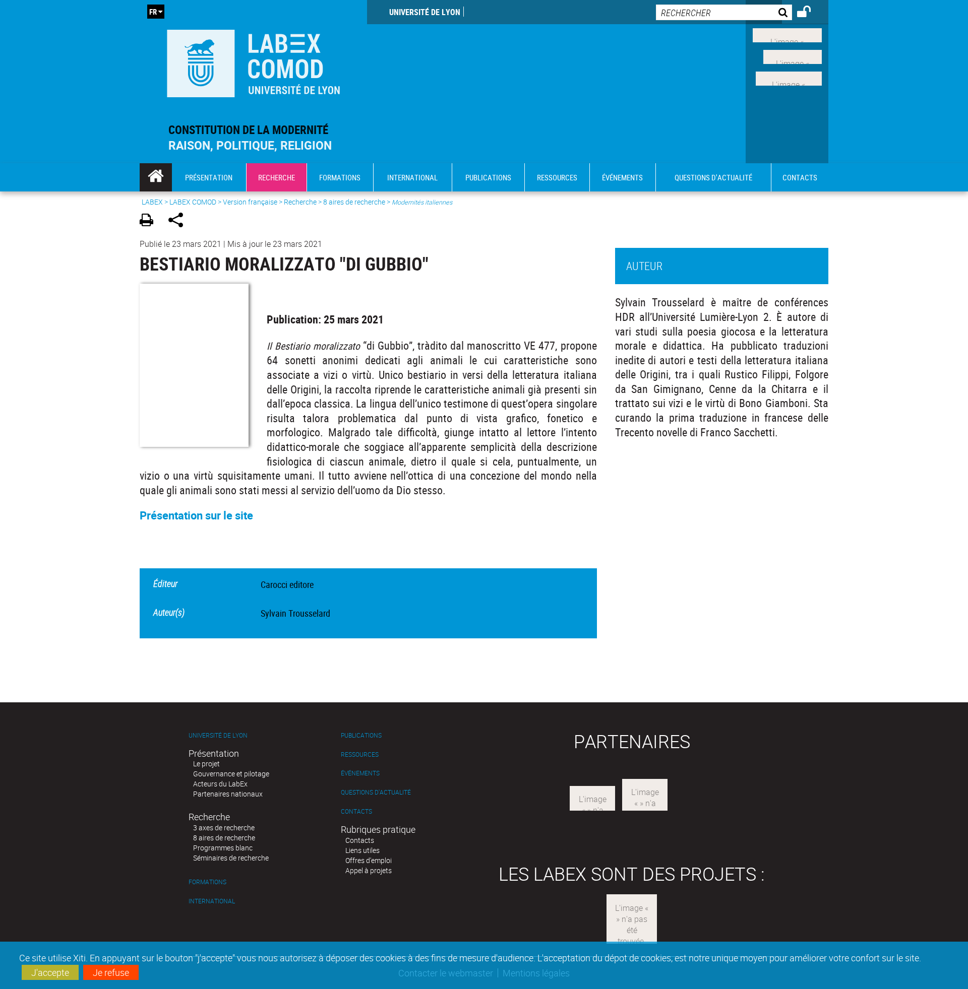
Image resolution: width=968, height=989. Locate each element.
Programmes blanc (223, 847)
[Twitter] (792, 56)
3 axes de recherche (224, 827)
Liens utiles (362, 850)
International (212, 901)
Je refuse (111, 972)
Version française (250, 202)
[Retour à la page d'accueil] (253, 61)
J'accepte (50, 972)
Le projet (206, 763)
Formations (207, 882)
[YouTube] (789, 77)
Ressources (360, 754)
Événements (360, 773)
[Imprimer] (150, 221)
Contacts (356, 811)
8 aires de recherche (354, 202)
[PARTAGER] (179, 221)
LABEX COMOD (192, 202)
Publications (361, 735)
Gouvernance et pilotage (231, 773)
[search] (724, 12)
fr (153, 12)
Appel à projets (368, 870)
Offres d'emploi (368, 860)
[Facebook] (787, 34)
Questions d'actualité (376, 792)
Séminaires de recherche (231, 858)
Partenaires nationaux (228, 794)
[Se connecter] (810, 13)
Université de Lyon (424, 12)
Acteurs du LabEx (220, 783)
